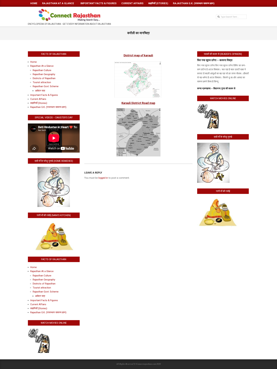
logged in (103, 177)
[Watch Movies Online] (40, 330)
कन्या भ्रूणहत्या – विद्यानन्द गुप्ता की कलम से (216, 88)
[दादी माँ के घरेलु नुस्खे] (213, 144)
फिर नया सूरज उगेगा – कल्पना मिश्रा (214, 60)
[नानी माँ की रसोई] (217, 199)
